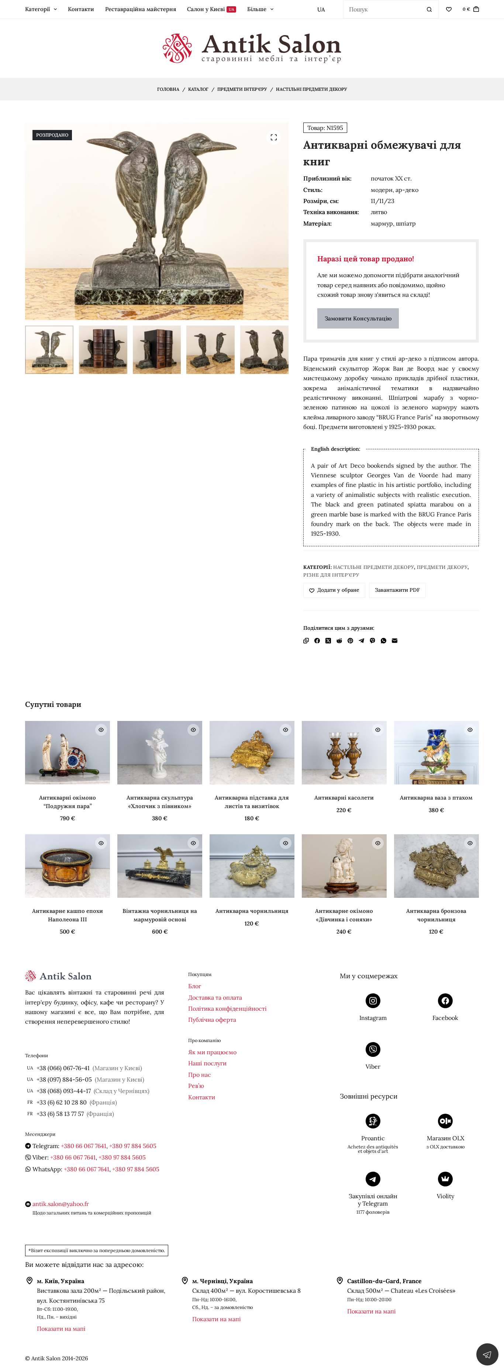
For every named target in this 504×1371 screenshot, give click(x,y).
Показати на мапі (61, 1328)
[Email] (394, 640)
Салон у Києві (210, 9)
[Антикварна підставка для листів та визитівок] (252, 752)
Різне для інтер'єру (331, 575)
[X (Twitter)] (328, 640)
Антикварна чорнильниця (252, 910)
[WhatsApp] (383, 640)
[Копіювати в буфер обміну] (306, 640)
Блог (194, 986)
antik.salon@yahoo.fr (60, 1203)
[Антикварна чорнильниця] (252, 866)
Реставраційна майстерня (140, 9)
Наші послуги (207, 1063)
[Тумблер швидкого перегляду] (101, 730)
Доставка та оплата (215, 997)
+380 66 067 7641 (83, 1146)
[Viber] (372, 640)
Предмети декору (442, 567)
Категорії (37, 9)
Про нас (199, 1074)
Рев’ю (196, 1085)
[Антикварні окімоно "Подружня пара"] (67, 752)
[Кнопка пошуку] (429, 9)
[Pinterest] (350, 640)
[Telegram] (361, 640)
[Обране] (449, 9)
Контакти (81, 9)
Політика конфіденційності (227, 1008)
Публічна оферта (212, 1019)
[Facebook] (317, 640)
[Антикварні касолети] (344, 752)
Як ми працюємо (212, 1052)
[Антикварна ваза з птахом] (436, 752)
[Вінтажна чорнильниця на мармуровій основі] (159, 866)
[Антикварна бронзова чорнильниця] (436, 866)
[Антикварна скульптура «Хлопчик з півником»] (159, 752)
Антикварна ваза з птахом (436, 797)
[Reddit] (339, 640)
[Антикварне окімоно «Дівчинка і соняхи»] (344, 866)
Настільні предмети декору (373, 567)
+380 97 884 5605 (132, 1146)
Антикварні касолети (344, 797)
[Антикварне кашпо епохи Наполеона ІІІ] (67, 866)
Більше (256, 9)
